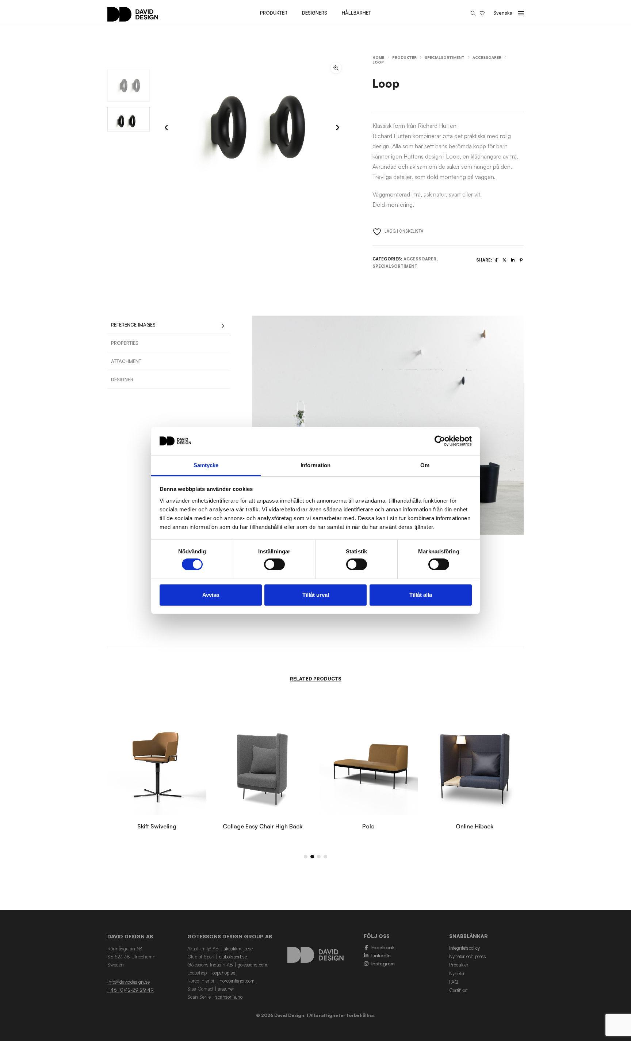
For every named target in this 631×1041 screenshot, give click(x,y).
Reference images (133, 325)
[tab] (168, 325)
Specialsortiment (444, 57)
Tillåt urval (315, 595)
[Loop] (496, 260)
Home (378, 57)
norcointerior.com (237, 981)
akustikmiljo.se (238, 949)
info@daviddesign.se (128, 982)
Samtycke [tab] (206, 465)
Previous (243, 425)
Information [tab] (315, 465)
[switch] (274, 564)
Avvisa (210, 595)
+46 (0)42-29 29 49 (130, 990)
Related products (315, 679)
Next (533, 425)
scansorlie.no (228, 997)
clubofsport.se (233, 957)
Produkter (404, 57)
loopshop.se (223, 973)
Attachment (126, 361)
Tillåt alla (420, 595)
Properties (124, 343)
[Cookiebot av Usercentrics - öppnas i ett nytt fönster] (440, 440)
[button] (335, 67)
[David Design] (132, 18)
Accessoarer (487, 57)
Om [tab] (424, 465)
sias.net (226, 989)
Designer (122, 379)
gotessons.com (252, 965)
